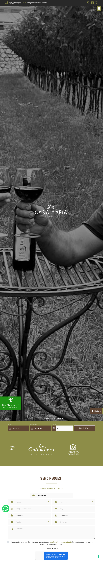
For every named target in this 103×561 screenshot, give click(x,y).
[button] (20, 428)
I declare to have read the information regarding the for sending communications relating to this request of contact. (52, 543)
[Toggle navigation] (99, 8)
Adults (54, 424)
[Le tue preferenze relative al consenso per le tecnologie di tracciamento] (98, 556)
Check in (11, 424)
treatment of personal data (61, 542)
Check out (33, 424)
